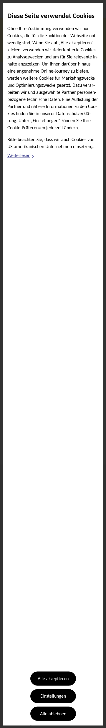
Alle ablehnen (53, 713)
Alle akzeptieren (53, 679)
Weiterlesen (20, 156)
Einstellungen (53, 696)
